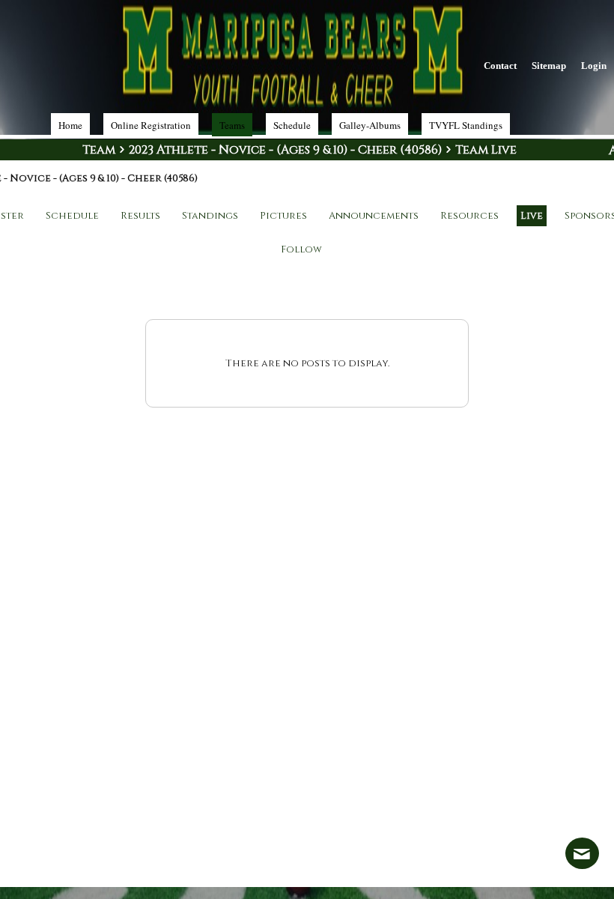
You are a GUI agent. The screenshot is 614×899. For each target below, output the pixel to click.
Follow (301, 249)
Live (531, 216)
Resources (469, 216)
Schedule (72, 216)
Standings (210, 216)
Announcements (374, 216)
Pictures (283, 216)
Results (140, 216)
